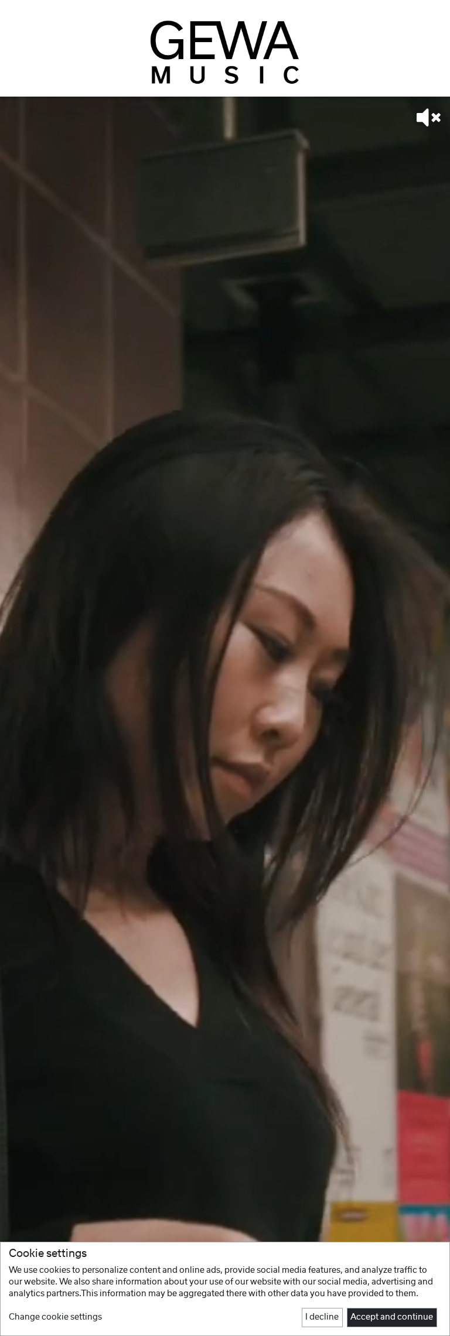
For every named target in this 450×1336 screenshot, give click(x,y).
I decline (322, 1317)
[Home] (225, 52)
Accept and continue (391, 1317)
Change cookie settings (55, 1317)
